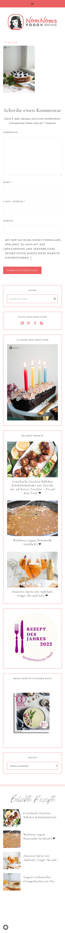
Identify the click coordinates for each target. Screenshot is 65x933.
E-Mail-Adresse (14, 201)
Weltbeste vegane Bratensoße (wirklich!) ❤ (32, 542)
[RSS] (42, 323)
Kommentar (10, 132)
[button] (32, 3)
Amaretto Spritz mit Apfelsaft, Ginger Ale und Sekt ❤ (32, 594)
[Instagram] (23, 323)
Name (7, 182)
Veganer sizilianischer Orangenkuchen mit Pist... (40, 879)
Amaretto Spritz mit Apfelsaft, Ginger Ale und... (41, 858)
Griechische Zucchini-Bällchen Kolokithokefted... (40, 815)
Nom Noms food (32, 22)
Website (8, 221)
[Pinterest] (29, 323)
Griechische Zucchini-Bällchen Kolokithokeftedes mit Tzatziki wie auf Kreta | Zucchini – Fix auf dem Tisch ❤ (32, 487)
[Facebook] (35, 323)
